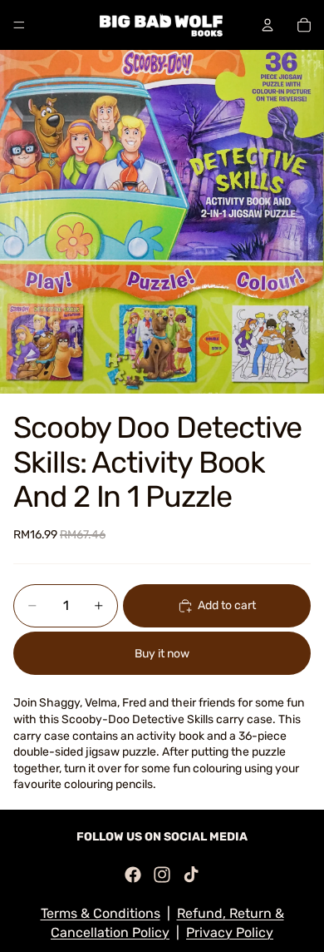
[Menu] (19, 25)
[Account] (267, 25)
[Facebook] (133, 875)
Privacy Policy (229, 932)
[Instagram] (162, 875)
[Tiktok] (191, 875)
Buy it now (162, 654)
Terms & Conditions (100, 913)
